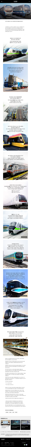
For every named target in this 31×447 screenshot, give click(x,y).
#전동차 (10, 412)
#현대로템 (7, 412)
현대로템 (6, 15)
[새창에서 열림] (24, 445)
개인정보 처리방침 (7, 442)
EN (29, 1)
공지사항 (2, 442)
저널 (5, 431)
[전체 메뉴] (1, 1)
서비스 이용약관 (12, 442)
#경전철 (16, 412)
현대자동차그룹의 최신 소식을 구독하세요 (25, 431)
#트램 (13, 412)
